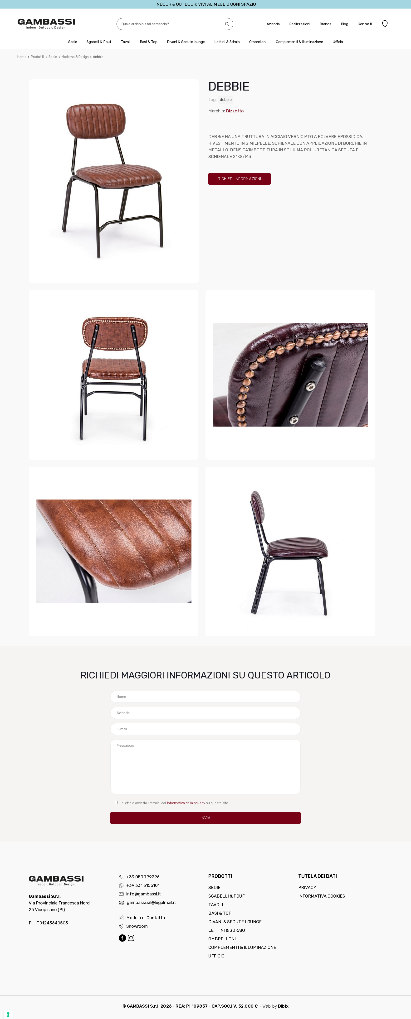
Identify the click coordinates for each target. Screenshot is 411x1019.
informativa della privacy (186, 803)
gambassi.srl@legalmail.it (151, 902)
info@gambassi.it (143, 894)
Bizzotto (235, 111)
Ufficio (216, 956)
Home (21, 57)
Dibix (283, 1006)
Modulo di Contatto (145, 917)
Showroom (137, 926)
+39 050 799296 (143, 877)
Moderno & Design (75, 57)
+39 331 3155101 (143, 885)
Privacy (307, 887)
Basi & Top (219, 913)
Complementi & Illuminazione (242, 947)
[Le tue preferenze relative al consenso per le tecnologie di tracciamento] (8, 1014)
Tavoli (215, 904)
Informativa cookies (321, 896)
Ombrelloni (222, 939)
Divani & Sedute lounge (235, 921)
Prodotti (37, 57)
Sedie (53, 57)
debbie (226, 99)
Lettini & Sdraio (226, 930)
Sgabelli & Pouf (226, 896)
